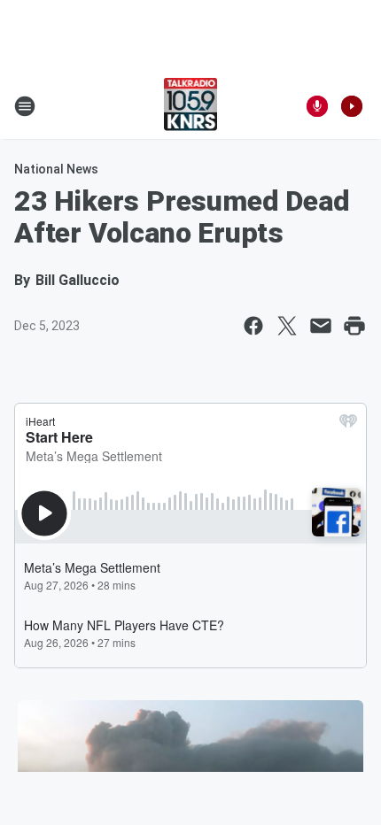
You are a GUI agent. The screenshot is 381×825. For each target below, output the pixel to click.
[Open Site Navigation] (24, 106)
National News (56, 169)
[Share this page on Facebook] (253, 325)
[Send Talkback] (317, 106)
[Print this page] (354, 325)
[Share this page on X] (287, 325)
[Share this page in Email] (320, 325)
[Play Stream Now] (351, 106)
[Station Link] (191, 106)
